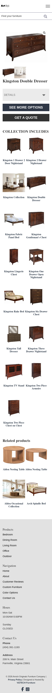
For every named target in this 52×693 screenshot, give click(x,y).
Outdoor (7, 556)
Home (6, 571)
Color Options (10, 592)
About (6, 576)
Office (6, 550)
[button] (44, 32)
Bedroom (8, 534)
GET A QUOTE (26, 117)
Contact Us (9, 598)
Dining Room (10, 540)
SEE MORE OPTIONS (26, 107)
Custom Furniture (12, 587)
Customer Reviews (13, 581)
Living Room (10, 545)
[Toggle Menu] (48, 6)
